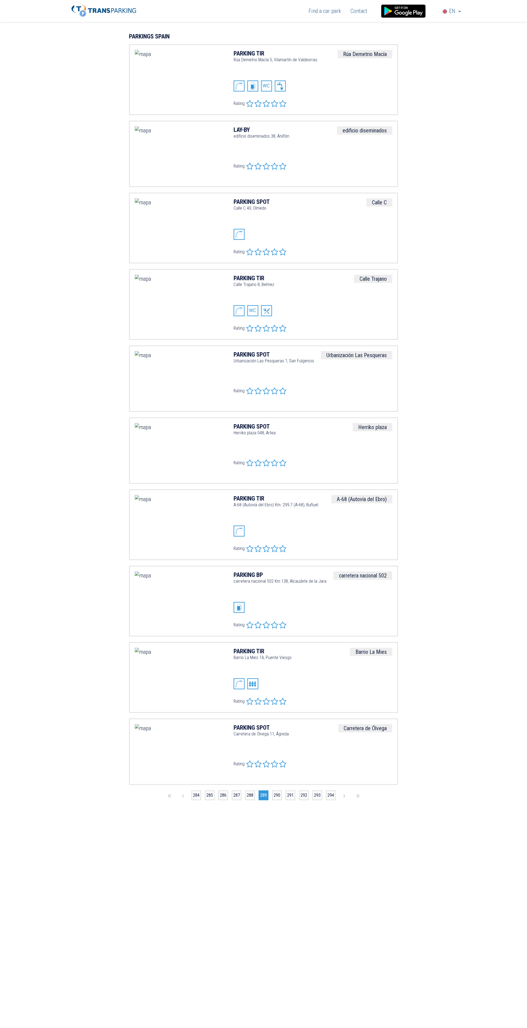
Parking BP (248, 574)
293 (317, 795)
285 (209, 795)
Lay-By (242, 129)
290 (277, 795)
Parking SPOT (252, 201)
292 (304, 795)
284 (196, 795)
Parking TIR (249, 53)
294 (330, 795)
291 (290, 795)
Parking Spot (252, 727)
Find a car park (325, 11)
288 (250, 795)
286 (223, 795)
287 (236, 795)
